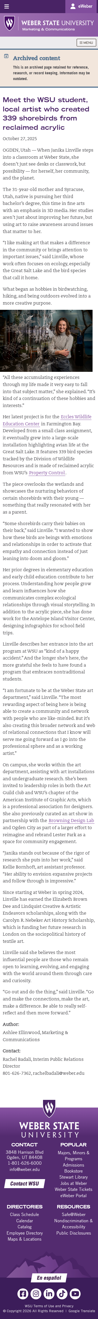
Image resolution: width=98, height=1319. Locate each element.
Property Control (47, 473)
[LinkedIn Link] (49, 1293)
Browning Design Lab (71, 821)
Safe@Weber (73, 1214)
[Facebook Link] (22, 1293)
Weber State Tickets (73, 1189)
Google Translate (82, 1311)
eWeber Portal (73, 1195)
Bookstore (73, 1171)
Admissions (73, 1165)
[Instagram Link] (35, 1293)
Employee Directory (25, 1233)
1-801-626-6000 (25, 1163)
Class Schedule (24, 1214)
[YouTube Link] (75, 1293)
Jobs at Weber (73, 1183)
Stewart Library (73, 1177)
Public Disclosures (73, 1233)
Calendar (24, 1220)
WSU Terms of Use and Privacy (49, 1306)
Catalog (25, 1226)
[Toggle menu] (6, 6)
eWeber (85, 6)
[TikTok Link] (62, 1293)
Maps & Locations (24, 1239)
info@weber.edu (25, 1169)
